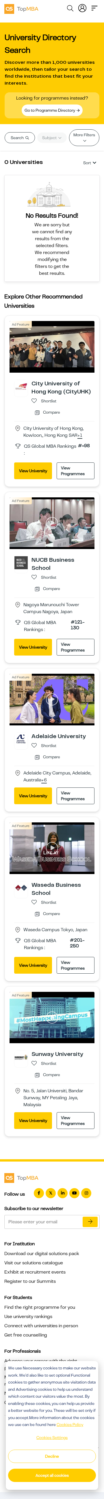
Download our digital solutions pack (41, 1254)
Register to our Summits (30, 1281)
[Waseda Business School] (21, 887)
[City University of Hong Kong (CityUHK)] (21, 386)
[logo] (21, 8)
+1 (79, 435)
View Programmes (73, 470)
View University (33, 470)
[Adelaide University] (21, 739)
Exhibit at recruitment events (35, 1272)
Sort (87, 162)
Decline (52, 1456)
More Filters (84, 134)
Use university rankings (28, 1316)
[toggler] (94, 7)
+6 (44, 780)
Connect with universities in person (41, 1326)
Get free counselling (25, 1335)
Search (18, 137)
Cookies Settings (52, 1437)
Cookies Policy (70, 1424)
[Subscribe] (90, 1222)
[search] (70, 9)
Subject (49, 137)
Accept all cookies (52, 1475)
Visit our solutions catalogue (33, 1263)
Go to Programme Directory (50, 110)
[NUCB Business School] (21, 562)
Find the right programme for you (39, 1307)
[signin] (82, 7)
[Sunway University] (21, 1057)
